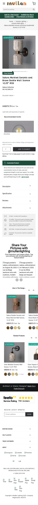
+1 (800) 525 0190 (19, 473)
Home (11, 21)
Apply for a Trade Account (11, 15)
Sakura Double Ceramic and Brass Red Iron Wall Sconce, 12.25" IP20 (15, 317)
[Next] (34, 290)
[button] (12, 71)
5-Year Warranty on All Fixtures (25, 17)
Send (29, 414)
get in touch (25, 177)
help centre (17, 154)
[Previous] (30, 290)
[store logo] (16, 3)
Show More (7, 134)
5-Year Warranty (8, 73)
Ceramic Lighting (21, 21)
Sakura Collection (8, 87)
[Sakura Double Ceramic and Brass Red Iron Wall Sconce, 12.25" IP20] (15, 304)
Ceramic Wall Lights (18, 23)
